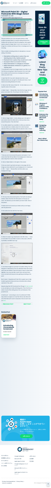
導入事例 (32, 461)
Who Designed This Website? (41, 483)
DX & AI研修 (4, 465)
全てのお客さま (4, 460)
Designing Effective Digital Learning (42, 127)
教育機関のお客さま (5, 458)
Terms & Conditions (7, 483)
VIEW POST (6, 335)
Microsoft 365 (18, 458)
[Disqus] (17, 357)
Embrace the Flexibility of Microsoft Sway (43, 116)
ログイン (27, 3)
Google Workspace (19, 456)
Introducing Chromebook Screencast (8, 327)
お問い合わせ (33, 3)
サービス (15, 3)
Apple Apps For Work (20, 461)
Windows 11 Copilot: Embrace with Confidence (44, 105)
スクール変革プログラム (6, 463)
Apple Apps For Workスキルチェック (21, 473)
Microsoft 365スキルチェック (21, 468)
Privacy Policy (20, 481)
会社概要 (21, 3)
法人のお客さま (4, 455)
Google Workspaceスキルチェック (21, 464)
